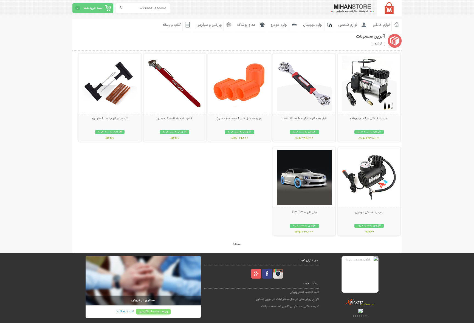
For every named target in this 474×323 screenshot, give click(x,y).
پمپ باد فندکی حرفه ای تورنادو (369, 118)
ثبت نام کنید (124, 311)
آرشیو (378, 44)
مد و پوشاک (246, 25)
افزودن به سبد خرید (369, 132)
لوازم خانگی (381, 25)
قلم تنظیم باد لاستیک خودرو (174, 118)
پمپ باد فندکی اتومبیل (369, 212)
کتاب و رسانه (171, 25)
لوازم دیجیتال (313, 25)
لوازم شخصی (347, 25)
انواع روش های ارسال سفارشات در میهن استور (287, 299)
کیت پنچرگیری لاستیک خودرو (110, 118)
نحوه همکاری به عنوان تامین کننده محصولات (290, 306)
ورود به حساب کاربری (153, 311)
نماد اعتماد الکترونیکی (304, 292)
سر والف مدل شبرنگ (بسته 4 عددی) (239, 118)
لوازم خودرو (279, 25)
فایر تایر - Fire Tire (304, 212)
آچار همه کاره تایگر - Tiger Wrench (304, 118)
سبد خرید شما (93, 8)
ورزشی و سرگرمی (209, 25)
